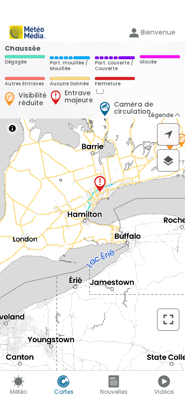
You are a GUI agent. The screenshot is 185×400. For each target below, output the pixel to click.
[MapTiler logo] (32, 325)
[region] (92, 205)
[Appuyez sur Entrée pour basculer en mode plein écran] (168, 320)
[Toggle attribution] (12, 128)
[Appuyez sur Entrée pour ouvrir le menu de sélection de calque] (168, 160)
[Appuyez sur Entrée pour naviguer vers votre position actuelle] (168, 134)
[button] (165, 115)
